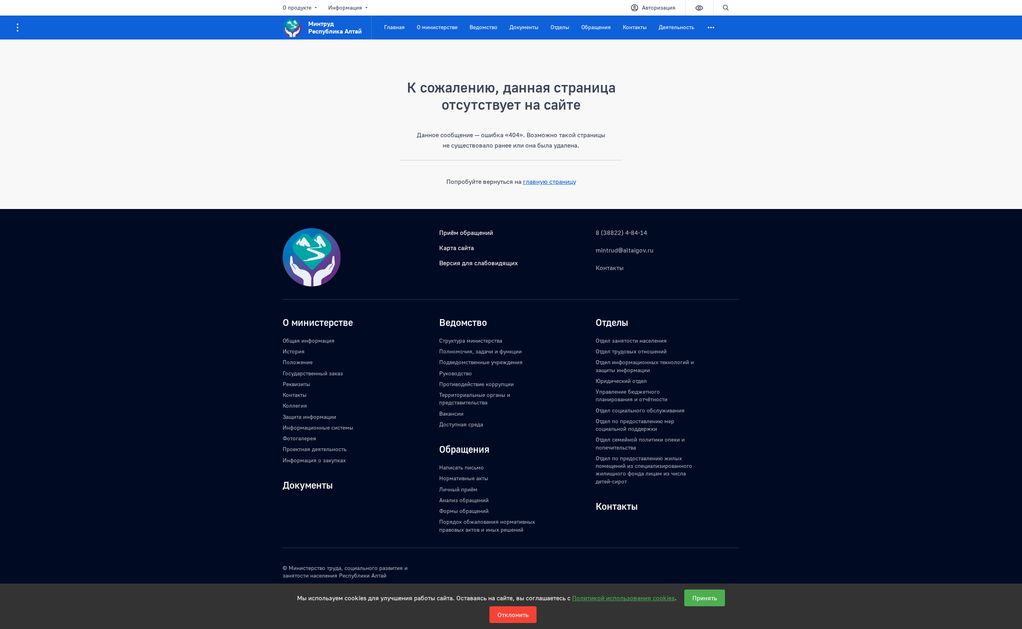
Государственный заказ (313, 373)
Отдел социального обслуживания (640, 410)
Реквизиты (296, 384)
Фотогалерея (299, 438)
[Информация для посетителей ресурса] (17, 27)
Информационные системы (318, 427)
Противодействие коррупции (476, 384)
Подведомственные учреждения (481, 362)
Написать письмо (461, 467)
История (294, 351)
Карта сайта (456, 248)
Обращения (596, 27)
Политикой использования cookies (623, 598)
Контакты (635, 27)
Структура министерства (470, 340)
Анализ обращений (464, 500)
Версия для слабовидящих (478, 263)
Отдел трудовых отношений (631, 351)
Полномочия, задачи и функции (480, 351)
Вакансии (451, 413)
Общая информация (309, 340)
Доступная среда (461, 424)
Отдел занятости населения (631, 340)
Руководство (455, 373)
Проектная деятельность (315, 449)
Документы (524, 27)
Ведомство (483, 27)
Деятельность (676, 27)
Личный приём (458, 489)
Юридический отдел (621, 380)
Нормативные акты (463, 478)
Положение (298, 362)
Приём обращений (466, 233)
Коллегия (295, 405)
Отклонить (513, 615)
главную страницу (549, 181)
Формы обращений (464, 510)
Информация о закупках (314, 460)
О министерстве (437, 27)
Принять (704, 598)
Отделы (560, 27)
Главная (394, 27)
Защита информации (309, 416)
